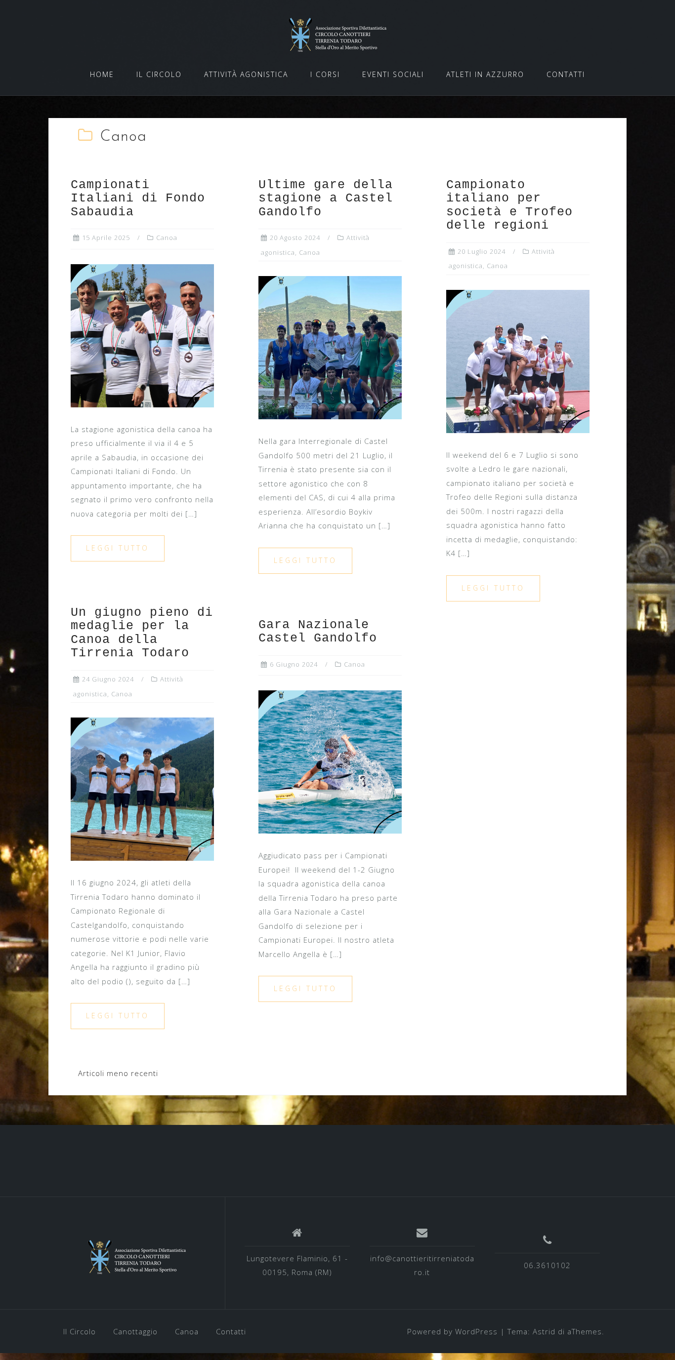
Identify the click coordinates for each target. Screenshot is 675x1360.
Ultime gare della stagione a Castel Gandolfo (325, 198)
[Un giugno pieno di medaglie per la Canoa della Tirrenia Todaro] (142, 788)
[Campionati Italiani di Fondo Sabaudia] (142, 335)
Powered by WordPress (452, 1331)
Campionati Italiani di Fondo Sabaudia (138, 198)
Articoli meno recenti (118, 1073)
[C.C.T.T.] (136, 1257)
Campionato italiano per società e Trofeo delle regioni (509, 205)
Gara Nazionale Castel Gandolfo (317, 632)
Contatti (231, 1331)
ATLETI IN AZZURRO (485, 74)
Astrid (544, 1331)
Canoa (166, 237)
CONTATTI (566, 74)
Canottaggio (135, 1331)
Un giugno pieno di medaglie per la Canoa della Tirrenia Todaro (142, 633)
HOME (102, 74)
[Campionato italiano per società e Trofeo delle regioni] (518, 360)
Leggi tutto (117, 548)
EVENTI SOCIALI (393, 74)
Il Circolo (79, 1331)
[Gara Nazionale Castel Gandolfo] (330, 761)
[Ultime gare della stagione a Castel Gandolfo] (330, 347)
